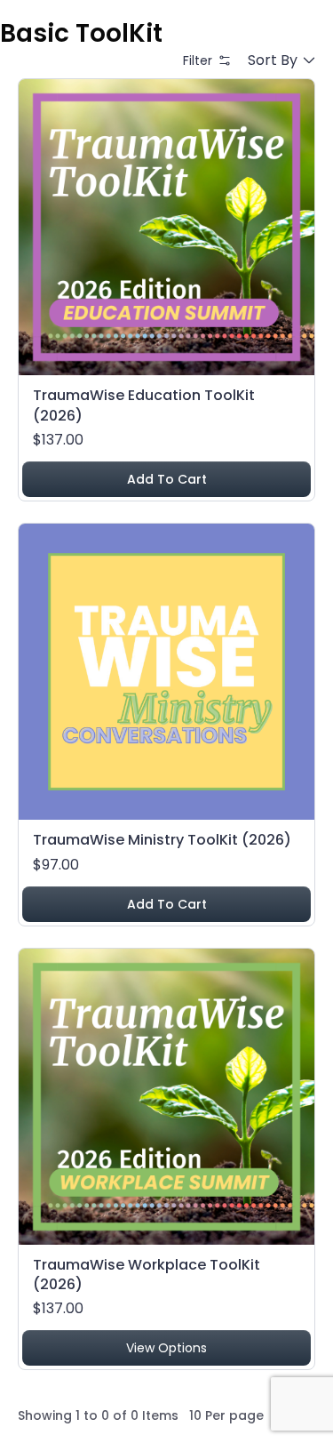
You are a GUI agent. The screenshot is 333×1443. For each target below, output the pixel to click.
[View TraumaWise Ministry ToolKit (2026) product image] (166, 672)
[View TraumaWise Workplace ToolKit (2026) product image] (166, 1097)
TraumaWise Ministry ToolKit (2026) (162, 840)
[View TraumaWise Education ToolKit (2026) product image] (166, 227)
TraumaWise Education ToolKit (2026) (144, 405)
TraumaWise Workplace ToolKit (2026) (146, 1275)
